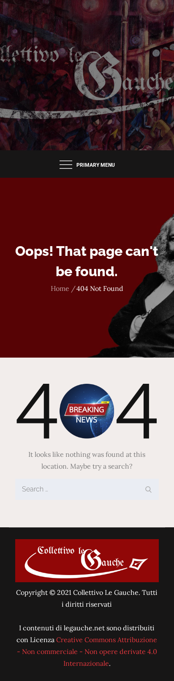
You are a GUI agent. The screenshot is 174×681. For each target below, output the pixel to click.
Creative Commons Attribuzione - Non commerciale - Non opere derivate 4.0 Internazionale (87, 651)
